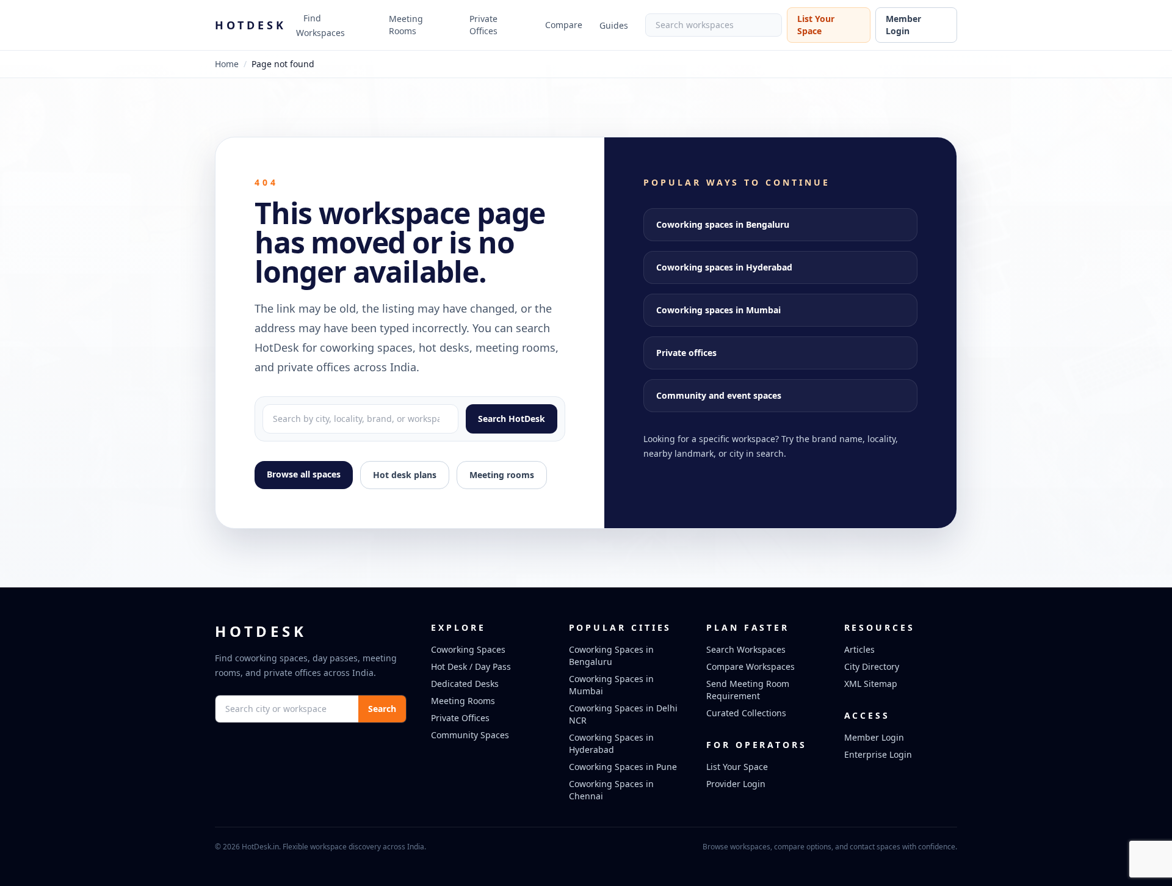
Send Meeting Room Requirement (747, 690)
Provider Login (735, 784)
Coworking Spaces (468, 649)
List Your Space (815, 25)
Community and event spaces (718, 395)
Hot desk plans (404, 475)
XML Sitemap (870, 683)
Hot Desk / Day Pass (471, 666)
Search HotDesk (511, 418)
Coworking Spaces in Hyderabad (611, 743)
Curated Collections (746, 713)
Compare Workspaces (750, 666)
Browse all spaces (304, 474)
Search (382, 708)
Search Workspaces (746, 649)
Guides (613, 25)
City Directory (871, 666)
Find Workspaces (320, 25)
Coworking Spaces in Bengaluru (611, 655)
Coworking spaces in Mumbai (718, 310)
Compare (563, 25)
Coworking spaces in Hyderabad (724, 267)
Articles (859, 649)
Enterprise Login (878, 754)
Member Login (903, 25)
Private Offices (483, 25)
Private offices (686, 352)
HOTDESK (250, 25)
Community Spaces (470, 735)
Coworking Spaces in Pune (623, 766)
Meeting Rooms (406, 25)
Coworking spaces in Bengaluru (722, 224)
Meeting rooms (501, 475)
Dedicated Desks (465, 683)
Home (227, 64)
